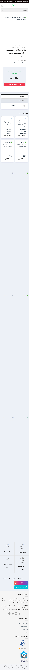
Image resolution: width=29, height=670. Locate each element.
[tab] (14, 96)
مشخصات (21, 96)
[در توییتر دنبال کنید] (13, 613)
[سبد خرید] (2, 5)
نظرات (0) (21, 101)
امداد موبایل (23, 46)
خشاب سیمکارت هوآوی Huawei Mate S (22, 155)
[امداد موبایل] (14, 5)
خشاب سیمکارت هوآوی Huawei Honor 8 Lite (22, 131)
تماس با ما (25, 629)
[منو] (27, 6)
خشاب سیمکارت (6, 46)
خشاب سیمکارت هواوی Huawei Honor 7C (8, 131)
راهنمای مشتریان (24, 626)
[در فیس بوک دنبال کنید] (20, 613)
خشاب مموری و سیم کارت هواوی (18, 47)
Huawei (13, 106)
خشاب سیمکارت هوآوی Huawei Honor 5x (8, 155)
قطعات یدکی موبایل (15, 46)
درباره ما (26, 632)
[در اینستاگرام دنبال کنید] (16, 613)
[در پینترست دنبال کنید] (9, 613)
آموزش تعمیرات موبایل (23, 623)
